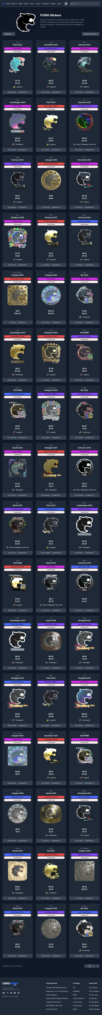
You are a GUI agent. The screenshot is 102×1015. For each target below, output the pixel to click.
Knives (26, 3)
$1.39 (51, 369)
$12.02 (17, 141)
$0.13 (17, 196)
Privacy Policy (77, 1002)
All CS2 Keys (93, 998)
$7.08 (84, 81)
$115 (17, 311)
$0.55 (17, 889)
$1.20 (51, 829)
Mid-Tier (14, 3)
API (74, 987)
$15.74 (51, 311)
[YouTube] (16, 993)
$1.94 (17, 83)
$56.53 (84, 889)
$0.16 (84, 656)
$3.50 (51, 141)
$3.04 (51, 887)
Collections (45, 3)
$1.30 (51, 944)
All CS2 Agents (94, 1002)
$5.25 (84, 198)
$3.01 (51, 253)
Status (75, 995)
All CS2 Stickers (94, 991)
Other (59, 3)
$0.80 (84, 599)
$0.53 (17, 716)
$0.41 (51, 429)
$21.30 (84, 716)
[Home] (3, 3)
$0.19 (17, 829)
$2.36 (17, 601)
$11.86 (84, 83)
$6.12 (51, 772)
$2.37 (51, 138)
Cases (38, 3)
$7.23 (51, 486)
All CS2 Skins (93, 987)
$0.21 (17, 944)
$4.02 (17, 772)
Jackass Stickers (51, 995)
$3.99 (17, 486)
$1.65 (17, 256)
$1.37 (17, 253)
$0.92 (17, 198)
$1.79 (17, 81)
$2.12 (51, 832)
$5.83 (84, 313)
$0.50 (17, 541)
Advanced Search (89, 34)
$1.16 (84, 429)
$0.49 (51, 659)
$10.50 (84, 714)
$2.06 (17, 544)
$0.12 (84, 369)
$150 (51, 196)
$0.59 (17, 659)
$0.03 (84, 829)
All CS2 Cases (93, 995)
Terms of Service (78, 998)
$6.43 (17, 138)
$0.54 (84, 371)
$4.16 (51, 889)
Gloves (32, 3)
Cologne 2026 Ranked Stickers (56, 987)
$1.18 (18, 832)
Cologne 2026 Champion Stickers (57, 998)
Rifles (20, 3)
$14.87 (84, 141)
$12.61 (84, 138)
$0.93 (84, 774)
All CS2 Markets (94, 1005)
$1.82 (84, 311)
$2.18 (51, 371)
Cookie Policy (77, 1005)
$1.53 (84, 601)
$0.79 (84, 196)
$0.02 (51, 426)
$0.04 (51, 656)
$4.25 (51, 81)
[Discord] (4, 993)
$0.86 (17, 947)
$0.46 (51, 716)
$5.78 (51, 484)
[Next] (98, 966)
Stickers (53, 3)
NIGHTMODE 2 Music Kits (54, 1005)
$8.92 (84, 486)
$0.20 (84, 541)
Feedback (76, 991)
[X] (8, 993)
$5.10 (17, 774)
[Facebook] (12, 993)
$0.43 (84, 256)
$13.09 (17, 371)
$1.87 (17, 484)
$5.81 (51, 83)
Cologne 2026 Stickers (53, 1002)
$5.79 (51, 256)
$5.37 (84, 484)
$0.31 (51, 544)
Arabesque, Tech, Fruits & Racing (57, 991)
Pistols (8, 3)
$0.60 (84, 947)
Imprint (75, 1009)
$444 (51, 198)
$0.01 (84, 253)
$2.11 (51, 599)
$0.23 (84, 772)
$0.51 (84, 832)
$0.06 (51, 714)
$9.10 (17, 369)
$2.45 (51, 947)
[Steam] (19, 993)
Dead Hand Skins (51, 1009)
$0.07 (84, 426)
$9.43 (51, 774)
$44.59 (51, 313)
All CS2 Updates (94, 1009)
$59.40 (17, 313)
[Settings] (66, 4)
